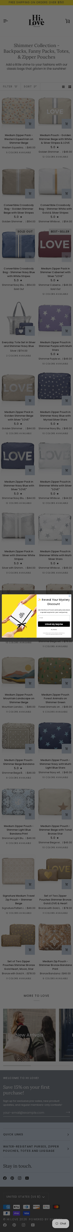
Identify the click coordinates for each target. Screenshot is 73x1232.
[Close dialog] (69, 596)
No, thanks (54, 629)
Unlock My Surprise (54, 624)
